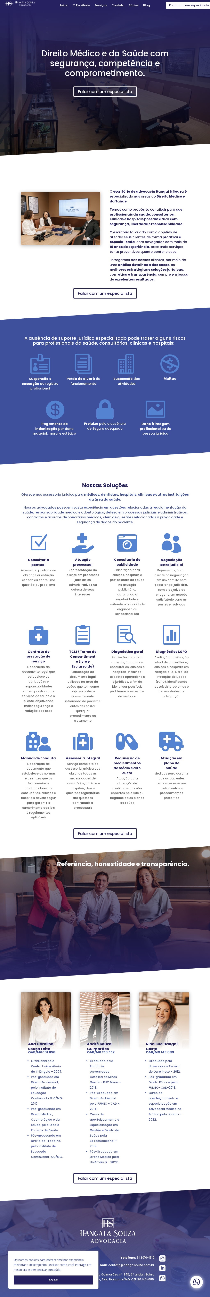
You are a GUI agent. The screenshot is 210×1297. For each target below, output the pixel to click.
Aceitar (53, 1280)
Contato (118, 5)
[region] (53, 1270)
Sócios (134, 5)
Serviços (101, 5)
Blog (146, 5)
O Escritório (81, 5)
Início (64, 5)
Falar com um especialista (105, 91)
